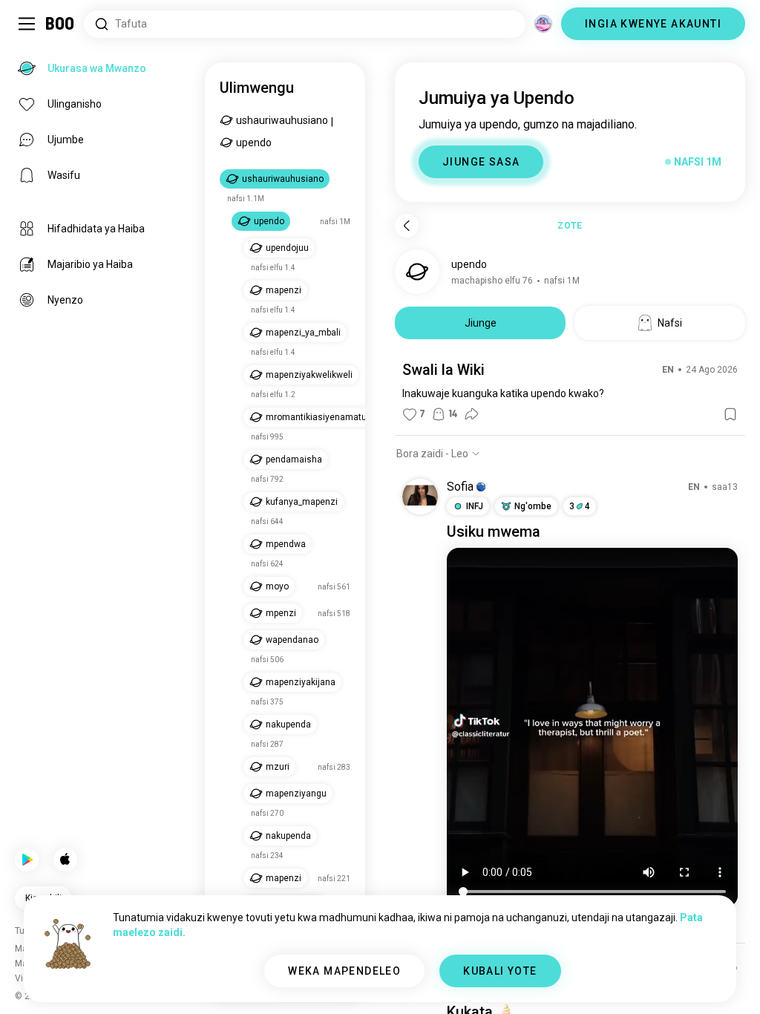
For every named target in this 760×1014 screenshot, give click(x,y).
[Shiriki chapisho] (471, 414)
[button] (480, 487)
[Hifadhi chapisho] (730, 414)
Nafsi (670, 323)
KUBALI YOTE (500, 971)
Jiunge (481, 323)
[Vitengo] (543, 24)
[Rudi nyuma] (407, 226)
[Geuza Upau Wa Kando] (26, 23)
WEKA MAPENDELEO (344, 971)
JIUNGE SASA (481, 162)
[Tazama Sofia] (420, 496)
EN (668, 369)
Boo (60, 24)
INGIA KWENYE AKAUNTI (653, 24)
